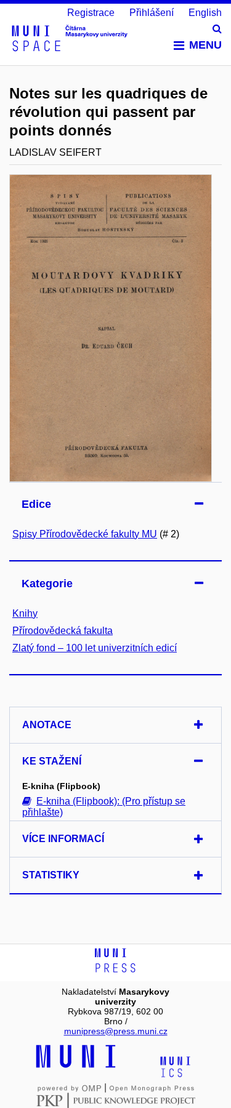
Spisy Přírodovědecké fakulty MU (84, 534)
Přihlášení (151, 12)
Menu (205, 45)
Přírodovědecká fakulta (62, 630)
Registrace (91, 12)
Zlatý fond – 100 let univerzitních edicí (94, 648)
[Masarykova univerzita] (76, 1066)
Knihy (25, 613)
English (205, 12)
